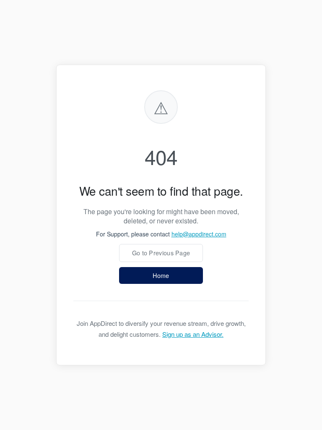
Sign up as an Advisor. (192, 334)
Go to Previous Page (161, 252)
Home (161, 275)
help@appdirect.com (198, 234)
